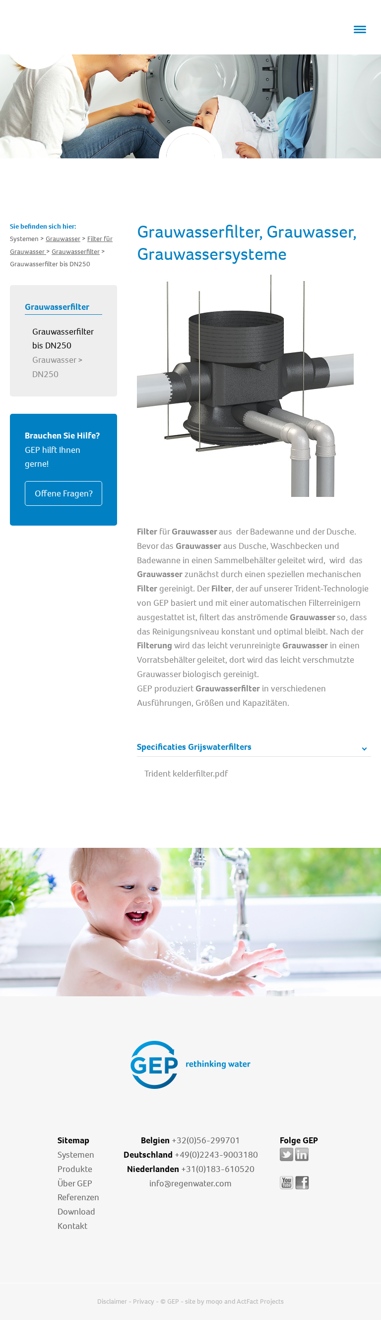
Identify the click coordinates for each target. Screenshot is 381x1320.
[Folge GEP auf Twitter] (286, 1161)
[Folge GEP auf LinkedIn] (302, 1161)
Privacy (143, 1301)
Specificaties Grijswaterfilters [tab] (194, 747)
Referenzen (78, 1197)
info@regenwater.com (190, 1183)
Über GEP (75, 1183)
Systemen (76, 1155)
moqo (214, 1301)
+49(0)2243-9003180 (216, 1155)
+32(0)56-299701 (206, 1140)
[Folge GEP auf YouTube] (286, 1189)
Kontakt (72, 1226)
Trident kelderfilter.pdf (186, 774)
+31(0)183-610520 (217, 1169)
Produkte (75, 1169)
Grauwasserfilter (76, 251)
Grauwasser (63, 239)
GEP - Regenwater (72, 40)
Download (76, 1212)
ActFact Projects (260, 1301)
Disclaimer (112, 1301)
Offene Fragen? (64, 493)
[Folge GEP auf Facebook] (302, 1189)
